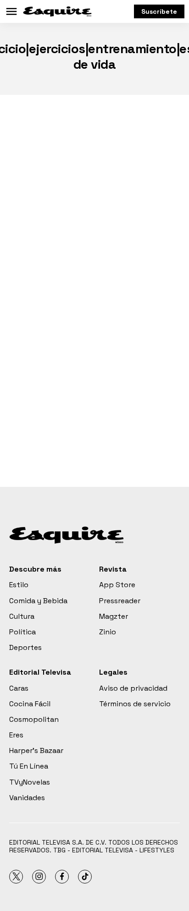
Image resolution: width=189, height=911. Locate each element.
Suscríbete (159, 11)
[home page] (57, 11)
